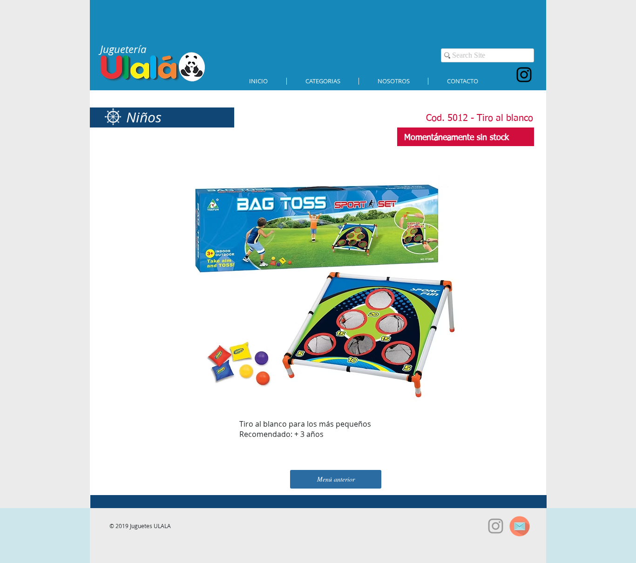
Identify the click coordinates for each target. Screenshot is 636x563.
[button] (323, 81)
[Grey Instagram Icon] (496, 526)
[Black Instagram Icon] (524, 75)
